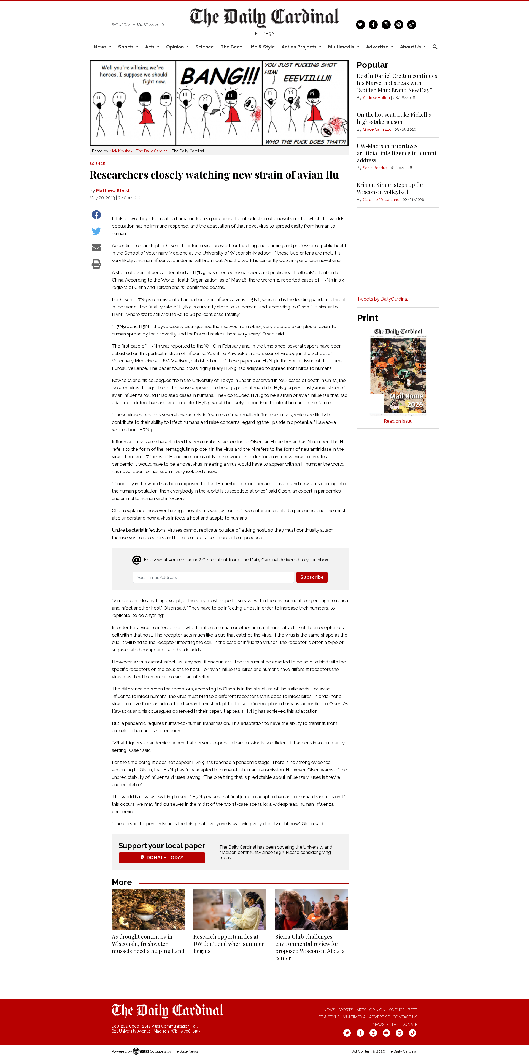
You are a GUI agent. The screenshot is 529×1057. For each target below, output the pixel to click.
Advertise (379, 1017)
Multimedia (354, 1017)
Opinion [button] (175, 47)
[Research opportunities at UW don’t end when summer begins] (229, 909)
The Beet (231, 47)
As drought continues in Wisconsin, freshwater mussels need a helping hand (148, 943)
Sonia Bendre (375, 168)
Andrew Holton (376, 97)
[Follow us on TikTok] (412, 24)
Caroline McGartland (381, 199)
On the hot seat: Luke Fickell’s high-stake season (394, 118)
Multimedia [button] (342, 47)
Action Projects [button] (300, 47)
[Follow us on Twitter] (360, 24)
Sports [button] (126, 47)
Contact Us (405, 1017)
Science (204, 47)
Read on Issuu (398, 421)
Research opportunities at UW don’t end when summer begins (228, 943)
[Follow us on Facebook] (373, 24)
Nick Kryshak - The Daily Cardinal (139, 151)
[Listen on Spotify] (399, 24)
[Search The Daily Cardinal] (434, 47)
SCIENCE (97, 164)
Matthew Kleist (113, 190)
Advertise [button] (378, 47)
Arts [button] (150, 47)
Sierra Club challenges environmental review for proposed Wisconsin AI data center (310, 947)
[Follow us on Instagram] (386, 24)
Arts (361, 1010)
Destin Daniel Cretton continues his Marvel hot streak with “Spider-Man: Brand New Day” (397, 83)
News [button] (101, 47)
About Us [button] (411, 47)
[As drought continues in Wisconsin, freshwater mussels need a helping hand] (148, 909)
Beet (412, 1010)
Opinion (377, 1010)
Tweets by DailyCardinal (382, 299)
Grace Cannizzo (377, 129)
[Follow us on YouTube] (386, 1033)
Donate (409, 1024)
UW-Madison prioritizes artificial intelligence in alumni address (396, 153)
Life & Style (261, 47)
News (329, 1010)
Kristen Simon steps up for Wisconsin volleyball (390, 188)
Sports (345, 1010)
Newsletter (385, 1024)
